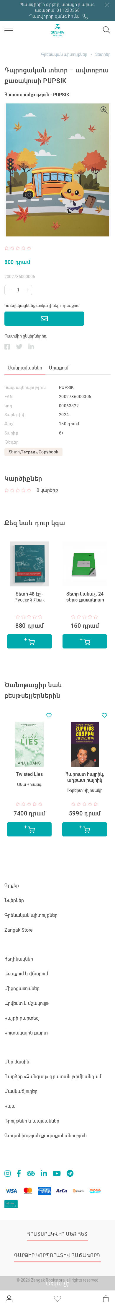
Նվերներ (14, 900)
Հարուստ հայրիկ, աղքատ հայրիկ (84, 777)
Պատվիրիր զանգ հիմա (55, 16)
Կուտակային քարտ (26, 1033)
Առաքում (58, 368)
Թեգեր (11, 442)
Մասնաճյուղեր (20, 1091)
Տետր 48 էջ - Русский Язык (29, 597)
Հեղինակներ (18, 959)
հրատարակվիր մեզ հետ (57, 1234)
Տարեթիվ (14, 414)
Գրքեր (11, 885)
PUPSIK (61, 95)
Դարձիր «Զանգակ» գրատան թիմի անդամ (52, 1076)
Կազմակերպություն (25, 387)
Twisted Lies (29, 774)
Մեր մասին (16, 1062)
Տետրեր (103, 54)
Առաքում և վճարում (26, 974)
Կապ (10, 1106)
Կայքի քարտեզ (21, 1018)
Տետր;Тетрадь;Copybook (33, 452)
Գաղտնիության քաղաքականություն (45, 1136)
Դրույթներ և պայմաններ (31, 1121)
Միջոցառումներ (22, 988)
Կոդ (8, 405)
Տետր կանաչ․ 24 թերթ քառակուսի (84, 597)
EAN (8, 396)
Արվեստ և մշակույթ (26, 1003)
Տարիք (11, 433)
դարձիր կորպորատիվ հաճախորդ (57, 1255)
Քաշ (9, 423)
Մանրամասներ (25, 368)
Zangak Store (18, 930)
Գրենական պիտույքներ (64, 54)
